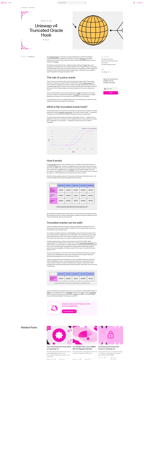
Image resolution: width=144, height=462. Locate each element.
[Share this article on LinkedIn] (106, 72)
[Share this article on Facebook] (108, 72)
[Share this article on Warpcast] (104, 72)
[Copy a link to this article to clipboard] (110, 72)
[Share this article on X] (102, 72)
